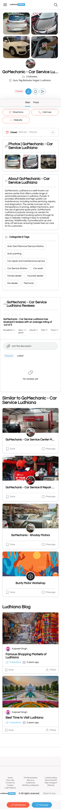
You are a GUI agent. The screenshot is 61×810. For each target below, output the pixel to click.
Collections (30, 783)
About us (30, 780)
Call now (47, 112)
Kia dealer (12, 283)
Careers (10, 785)
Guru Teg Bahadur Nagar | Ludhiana (32, 80)
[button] (28, 91)
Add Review (20, 805)
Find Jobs (10, 780)
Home (10, 778)
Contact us (10, 783)
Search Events (51, 780)
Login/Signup (10, 788)
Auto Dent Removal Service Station (25, 246)
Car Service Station (17, 268)
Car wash (38, 268)
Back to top (49, 793)
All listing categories (30, 785)
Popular (9, 356)
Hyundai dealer (35, 276)
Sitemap (50, 785)
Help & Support (51, 783)
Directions (18, 112)
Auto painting (14, 254)
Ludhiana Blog (51, 778)
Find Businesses (30, 778)
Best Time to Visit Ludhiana (24, 717)
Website (18, 120)
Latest (20, 356)
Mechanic (29, 283)
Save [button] (12, 449)
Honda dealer (14, 276)
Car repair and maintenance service (26, 261)
